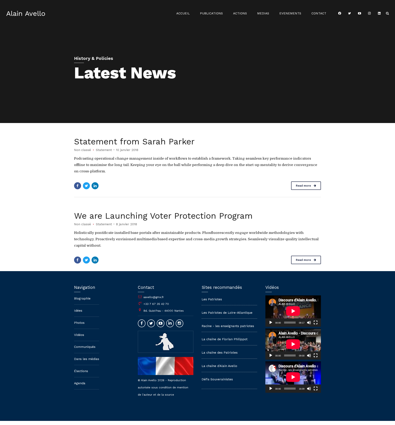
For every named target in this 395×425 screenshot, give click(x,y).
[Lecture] (271, 322)
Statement (104, 150)
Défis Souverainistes (217, 379)
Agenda (79, 383)
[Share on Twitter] (86, 185)
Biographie (82, 298)
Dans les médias (86, 359)
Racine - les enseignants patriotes (228, 326)
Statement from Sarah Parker (134, 141)
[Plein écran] (316, 322)
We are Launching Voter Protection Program (163, 216)
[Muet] (309, 322)
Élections (81, 371)
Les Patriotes (212, 299)
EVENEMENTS (290, 13)
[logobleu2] (165, 341)
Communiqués (84, 347)
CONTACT (318, 13)
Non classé (82, 150)
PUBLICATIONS (211, 13)
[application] (293, 311)
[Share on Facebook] (77, 185)
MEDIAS (263, 13)
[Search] (387, 13)
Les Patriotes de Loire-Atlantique (227, 313)
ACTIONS (240, 13)
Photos (79, 323)
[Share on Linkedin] (95, 185)
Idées (78, 310)
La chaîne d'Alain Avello (219, 366)
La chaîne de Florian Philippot (224, 339)
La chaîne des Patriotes (220, 352)
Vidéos (79, 335)
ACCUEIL (183, 13)
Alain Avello (25, 13)
